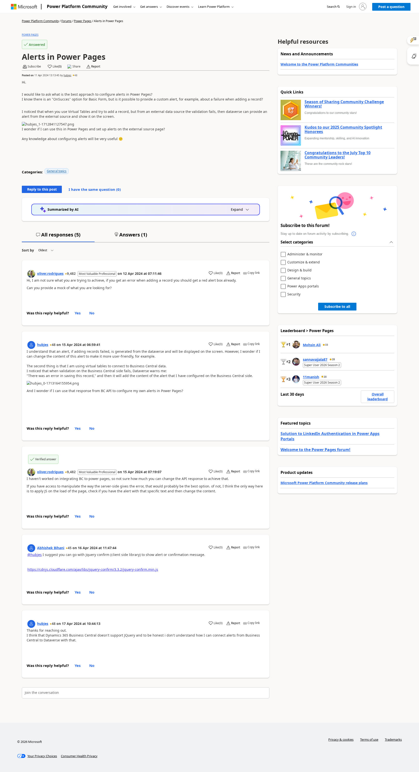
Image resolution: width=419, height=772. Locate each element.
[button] (333, 7)
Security (293, 294)
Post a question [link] (391, 6)
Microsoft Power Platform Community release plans (324, 482)
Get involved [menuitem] (122, 6)
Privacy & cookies (341, 739)
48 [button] (75, 75)
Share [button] (77, 66)
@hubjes (34, 554)
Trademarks (393, 739)
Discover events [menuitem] (178, 6)
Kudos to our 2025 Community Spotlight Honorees (343, 129)
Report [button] (95, 66)
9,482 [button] (71, 273)
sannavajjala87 (315, 359)
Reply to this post (42, 189)
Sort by (28, 250)
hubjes (67, 75)
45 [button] (70, 547)
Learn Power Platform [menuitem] (214, 6)
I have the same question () (95, 189)
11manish (311, 377)
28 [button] (333, 359)
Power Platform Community (77, 6)
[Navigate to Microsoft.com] (24, 6)
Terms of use (369, 739)
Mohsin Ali (312, 345)
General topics (56, 171)
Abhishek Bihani (50, 547)
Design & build (299, 270)
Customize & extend (303, 262)
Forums (66, 21)
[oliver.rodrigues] (31, 274)
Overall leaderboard (377, 396)
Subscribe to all (337, 306)
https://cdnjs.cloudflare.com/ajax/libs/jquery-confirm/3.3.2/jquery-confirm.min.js (92, 569)
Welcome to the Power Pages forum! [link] (315, 449)
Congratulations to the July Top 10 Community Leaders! (338, 155)
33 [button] (326, 344)
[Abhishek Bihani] (31, 548)
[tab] (58, 236)
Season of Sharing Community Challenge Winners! (344, 104)
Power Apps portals (303, 286)
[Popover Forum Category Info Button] (354, 234)
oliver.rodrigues (50, 273)
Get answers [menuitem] (149, 6)
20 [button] (325, 376)
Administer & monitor (304, 254)
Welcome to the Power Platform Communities (319, 64)
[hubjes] (31, 345)
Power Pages (82, 21)
